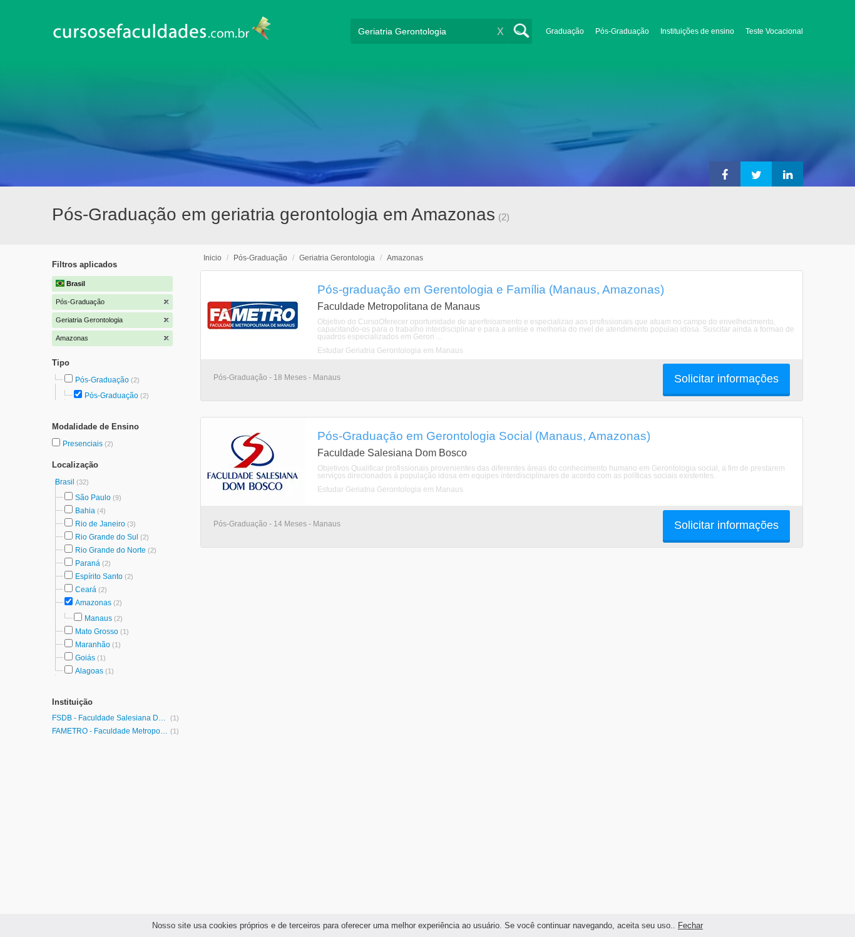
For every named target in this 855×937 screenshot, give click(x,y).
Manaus (98, 618)
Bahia (85, 510)
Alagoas (89, 671)
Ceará (85, 589)
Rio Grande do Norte (110, 550)
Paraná (87, 563)
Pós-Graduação (622, 31)
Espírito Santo (99, 576)
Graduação (565, 31)
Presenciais (84, 443)
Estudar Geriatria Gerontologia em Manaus (390, 350)
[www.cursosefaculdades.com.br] (161, 31)
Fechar (690, 925)
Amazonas (93, 602)
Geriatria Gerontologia (337, 257)
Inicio (212, 257)
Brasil (65, 482)
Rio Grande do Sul (106, 537)
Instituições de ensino (697, 31)
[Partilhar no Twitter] (756, 174)
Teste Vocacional (774, 31)
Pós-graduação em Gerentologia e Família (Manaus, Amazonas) (490, 289)
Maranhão (92, 644)
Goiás (85, 657)
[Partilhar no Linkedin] (787, 174)
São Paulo (93, 497)
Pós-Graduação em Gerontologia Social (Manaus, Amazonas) (483, 436)
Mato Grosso (96, 631)
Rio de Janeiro (100, 524)
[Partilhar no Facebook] (724, 174)
